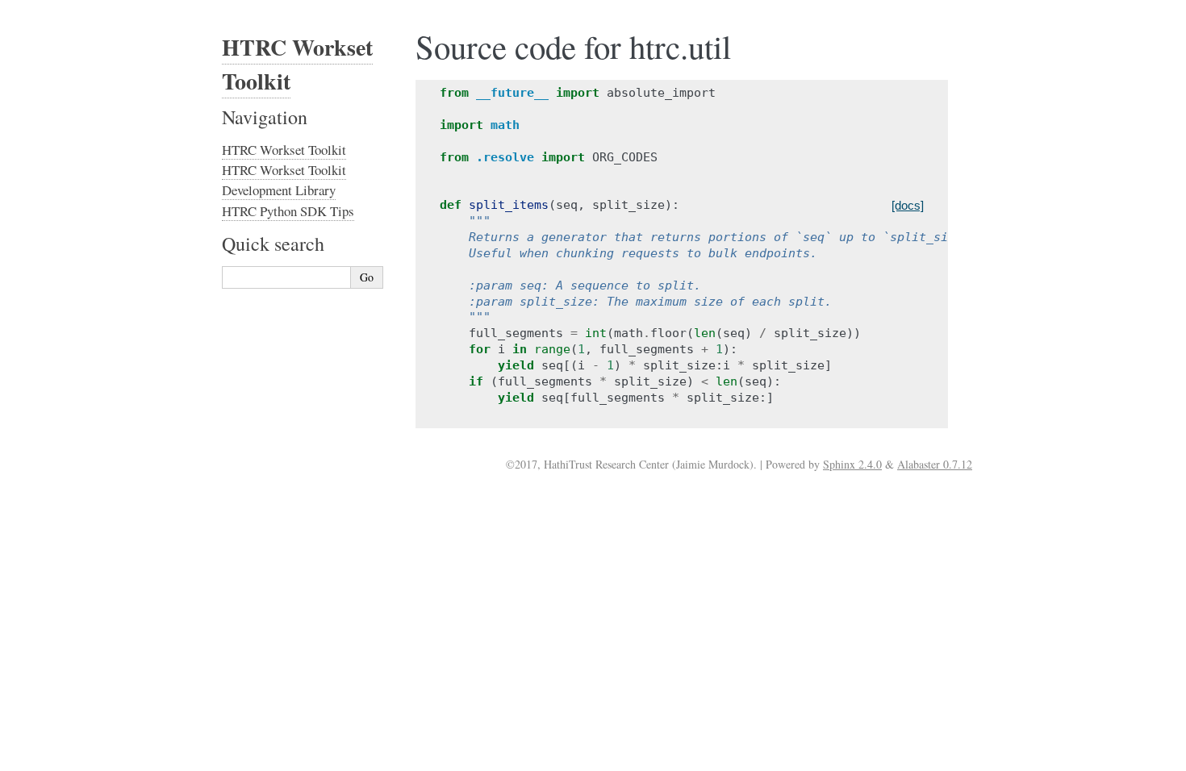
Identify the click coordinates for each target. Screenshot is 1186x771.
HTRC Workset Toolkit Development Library (284, 179)
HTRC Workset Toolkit (284, 149)
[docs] (908, 205)
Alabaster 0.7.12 (934, 464)
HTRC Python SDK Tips (288, 211)
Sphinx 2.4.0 (852, 464)
